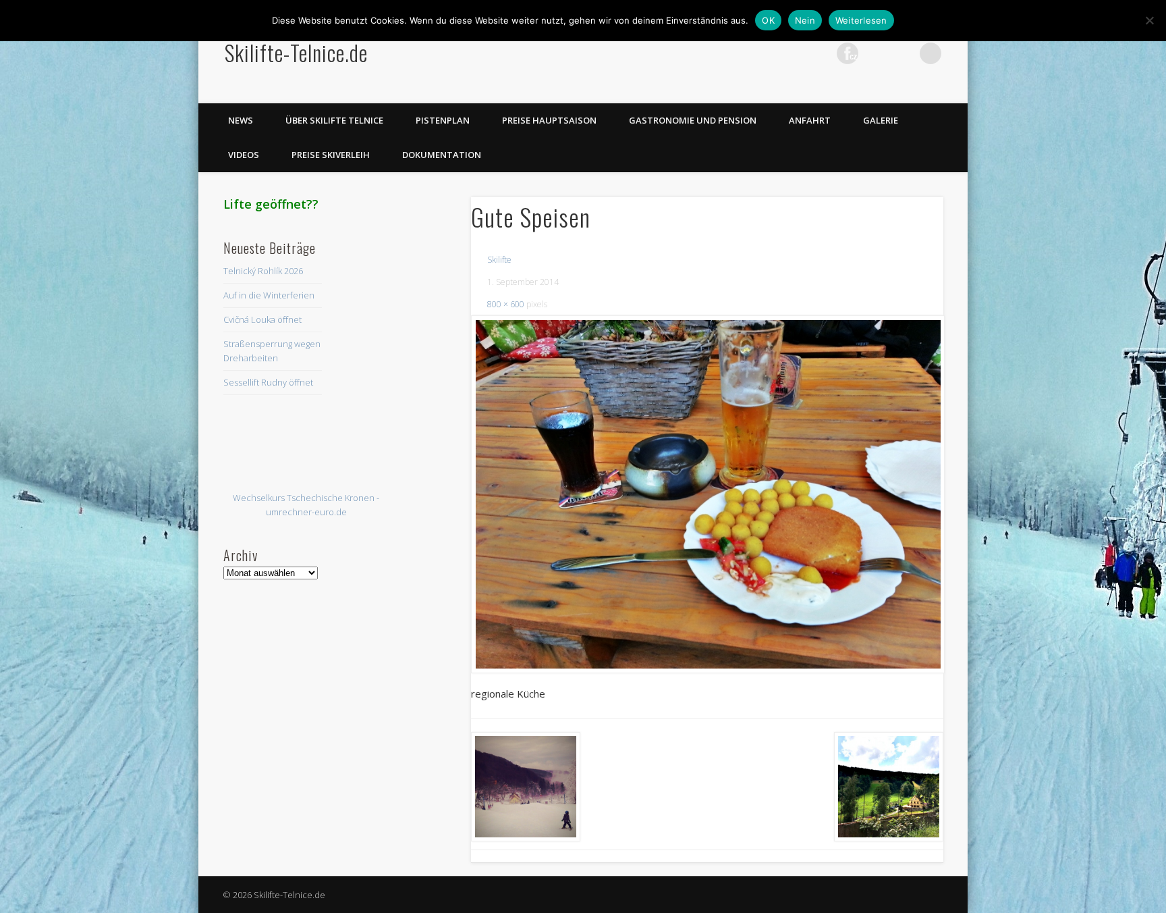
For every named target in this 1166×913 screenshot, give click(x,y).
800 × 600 (505, 304)
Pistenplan (443, 120)
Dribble (903, 53)
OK (768, 20)
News (240, 120)
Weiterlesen (861, 20)
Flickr (847, 53)
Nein (805, 20)
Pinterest (820, 53)
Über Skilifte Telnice (334, 120)
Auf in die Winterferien (268, 295)
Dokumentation (441, 155)
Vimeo (875, 53)
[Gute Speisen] (707, 494)
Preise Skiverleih (331, 155)
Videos (243, 155)
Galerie (880, 120)
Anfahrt (810, 120)
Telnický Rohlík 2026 (263, 271)
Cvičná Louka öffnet (262, 319)
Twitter (792, 53)
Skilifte (499, 259)
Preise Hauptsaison (549, 120)
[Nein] (1149, 20)
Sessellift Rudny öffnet (268, 382)
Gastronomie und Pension (692, 120)
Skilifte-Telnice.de (296, 52)
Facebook (764, 53)
